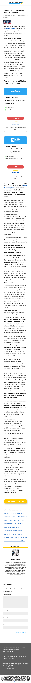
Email (5, 618)
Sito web (5, 625)
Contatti (20, 656)
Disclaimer (11, 658)
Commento (7, 594)
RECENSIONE (15, 124)
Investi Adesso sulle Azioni (15, 501)
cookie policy (15, 681)
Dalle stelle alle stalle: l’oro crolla (14, 520)
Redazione (13, 656)
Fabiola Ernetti (8, 15)
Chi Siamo (6, 656)
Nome (5, 611)
